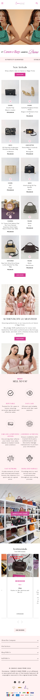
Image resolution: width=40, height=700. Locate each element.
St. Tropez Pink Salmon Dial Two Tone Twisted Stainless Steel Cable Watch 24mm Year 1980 (10, 226)
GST (10, 185)
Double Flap (10, 108)
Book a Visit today (20, 513)
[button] (18, 622)
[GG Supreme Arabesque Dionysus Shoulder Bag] (10, 131)
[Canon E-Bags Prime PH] (20, 3)
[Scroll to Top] (37, 690)
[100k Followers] (19, 682)
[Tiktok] (24, 682)
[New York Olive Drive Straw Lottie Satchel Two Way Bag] (10, 247)
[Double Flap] (10, 92)
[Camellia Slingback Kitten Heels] (30, 92)
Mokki (30, 223)
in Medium (10, 151)
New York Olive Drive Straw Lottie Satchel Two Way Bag (10, 265)
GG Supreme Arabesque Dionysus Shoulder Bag (10, 148)
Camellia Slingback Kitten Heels (29, 108)
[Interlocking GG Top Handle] (30, 169)
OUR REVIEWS (20, 630)
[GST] (10, 169)
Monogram (29, 151)
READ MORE (20, 338)
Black (30, 189)
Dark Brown (29, 265)
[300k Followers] (15, 682)
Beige (10, 188)
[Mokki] (30, 207)
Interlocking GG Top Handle (29, 186)
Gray (29, 225)
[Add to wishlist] (10, 101)
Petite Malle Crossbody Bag (29, 148)
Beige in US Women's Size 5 (29, 112)
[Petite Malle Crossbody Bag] (30, 131)
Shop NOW (20, 74)
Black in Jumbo (10, 110)
